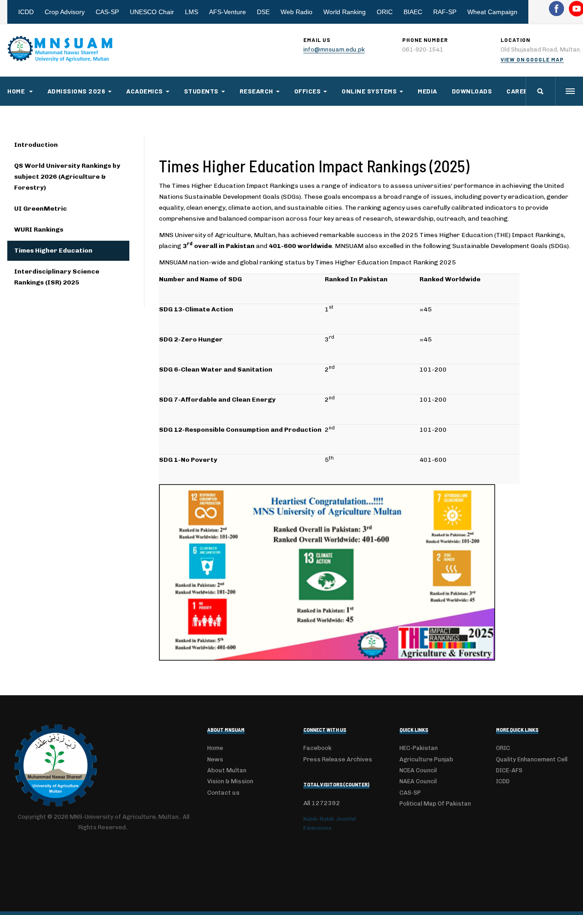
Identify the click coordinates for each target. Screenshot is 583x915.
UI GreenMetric (40, 208)
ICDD (26, 12)
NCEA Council (418, 770)
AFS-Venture (227, 12)
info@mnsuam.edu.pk (334, 49)
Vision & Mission (230, 781)
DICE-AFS (509, 770)
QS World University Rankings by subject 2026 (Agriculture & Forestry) (67, 176)
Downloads (472, 91)
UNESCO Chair (152, 12)
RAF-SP (444, 12)
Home (16, 91)
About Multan (226, 770)
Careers (521, 91)
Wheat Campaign (492, 12)
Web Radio (296, 12)
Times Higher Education (53, 250)
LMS (191, 12)
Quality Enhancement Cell (532, 759)
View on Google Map (532, 59)
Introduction (36, 145)
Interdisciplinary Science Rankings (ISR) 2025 (56, 277)
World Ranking (344, 12)
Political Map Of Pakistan (435, 803)
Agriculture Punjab (426, 759)
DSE (263, 12)
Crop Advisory (65, 12)
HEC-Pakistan (418, 747)
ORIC (385, 12)
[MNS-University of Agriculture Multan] (61, 48)
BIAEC (413, 12)
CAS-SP (107, 12)
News (215, 759)
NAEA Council (418, 781)
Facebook (317, 747)
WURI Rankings (38, 229)
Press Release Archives (337, 759)
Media (427, 91)
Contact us (223, 792)
